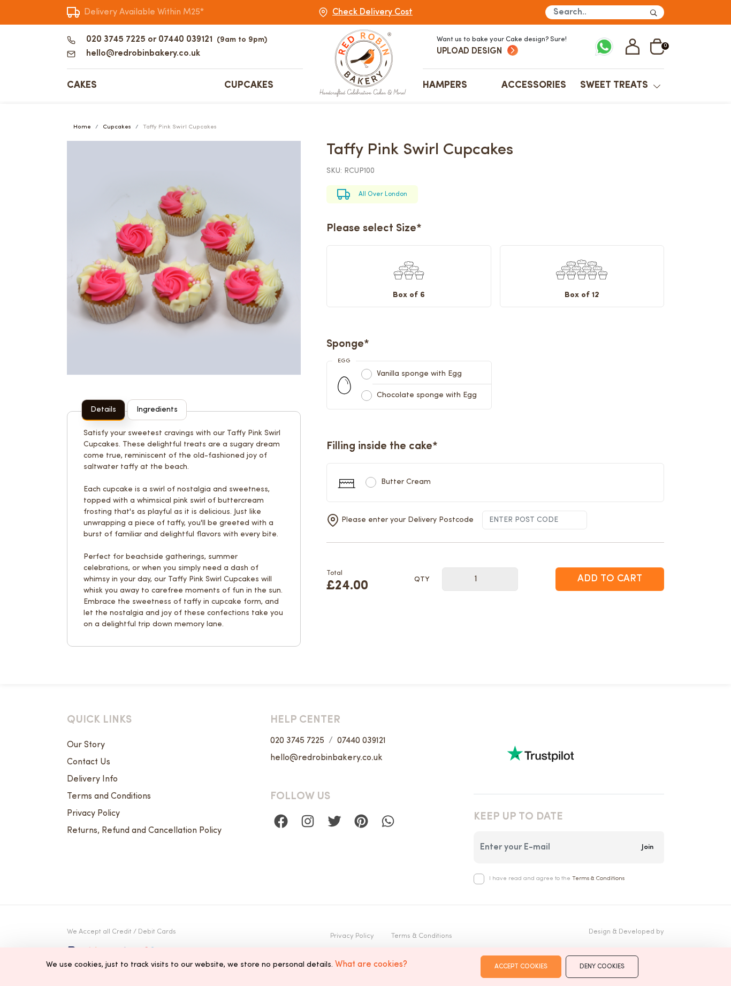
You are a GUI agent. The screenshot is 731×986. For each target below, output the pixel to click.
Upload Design (469, 51)
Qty (421, 579)
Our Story (86, 745)
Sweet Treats (614, 85)
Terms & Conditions (598, 879)
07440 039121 (361, 741)
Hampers (445, 85)
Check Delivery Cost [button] (372, 12)
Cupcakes (248, 85)
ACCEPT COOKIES (520, 967)
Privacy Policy (93, 813)
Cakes (82, 85)
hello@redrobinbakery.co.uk (326, 758)
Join (647, 847)
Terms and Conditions (109, 796)
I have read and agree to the (557, 879)
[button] (632, 46)
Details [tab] (103, 410)
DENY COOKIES (602, 967)
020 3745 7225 (297, 741)
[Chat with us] (604, 45)
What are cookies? (371, 964)
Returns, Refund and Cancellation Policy (144, 830)
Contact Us (88, 762)
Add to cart (609, 579)
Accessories (533, 85)
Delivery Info (92, 779)
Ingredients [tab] (157, 410)
